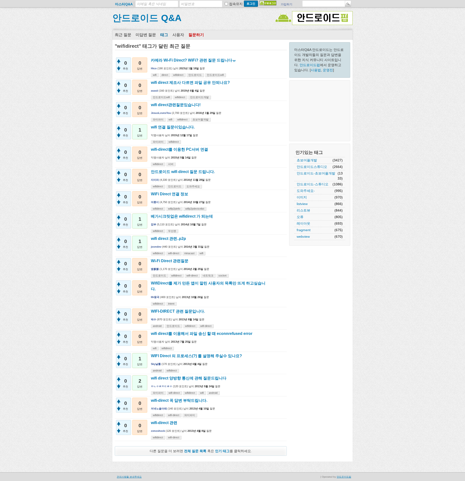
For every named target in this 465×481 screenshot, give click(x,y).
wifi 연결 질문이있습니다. (173, 127)
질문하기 (196, 35)
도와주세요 (193, 186)
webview (303, 236)
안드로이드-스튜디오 (312, 184)
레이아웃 (303, 223)
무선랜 (172, 230)
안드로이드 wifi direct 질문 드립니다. (183, 172)
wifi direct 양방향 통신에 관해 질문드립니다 (188, 378)
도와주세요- (306, 191)
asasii (154, 90)
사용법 (316, 70)
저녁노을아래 (159, 408)
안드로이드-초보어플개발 (316, 173)
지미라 (155, 179)
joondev (156, 246)
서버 (170, 164)
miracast (189, 253)
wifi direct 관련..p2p (168, 239)
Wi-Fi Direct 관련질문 (169, 261)
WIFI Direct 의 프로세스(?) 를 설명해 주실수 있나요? (196, 356)
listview (302, 204)
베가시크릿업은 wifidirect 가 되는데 (182, 216)
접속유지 (236, 4)
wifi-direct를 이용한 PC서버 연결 (179, 149)
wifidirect (178, 74)
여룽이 (155, 202)
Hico (154, 68)
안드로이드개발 (199, 97)
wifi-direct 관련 (164, 423)
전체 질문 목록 (195, 451)
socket (222, 275)
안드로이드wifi (215, 74)
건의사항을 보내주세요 (129, 476)
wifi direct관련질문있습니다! (176, 105)
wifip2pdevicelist (194, 208)
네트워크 (208, 275)
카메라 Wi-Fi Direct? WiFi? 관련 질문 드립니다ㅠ (193, 60)
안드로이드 (195, 74)
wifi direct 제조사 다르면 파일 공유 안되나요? (190, 82)
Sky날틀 (156, 364)
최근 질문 (123, 35)
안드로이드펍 (310, 65)
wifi (154, 74)
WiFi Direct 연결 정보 (169, 194)
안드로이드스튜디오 (312, 167)
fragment (303, 230)
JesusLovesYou (161, 112)
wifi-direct (173, 253)
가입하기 (286, 4)
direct (165, 74)
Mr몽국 (155, 297)
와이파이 (158, 119)
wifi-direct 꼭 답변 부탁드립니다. (179, 400)
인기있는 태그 (309, 152)
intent (171, 303)
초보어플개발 (307, 160)
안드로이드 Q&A (146, 18)
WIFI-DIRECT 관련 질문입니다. (178, 311)
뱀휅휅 (155, 269)
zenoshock (158, 430)
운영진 (328, 70)
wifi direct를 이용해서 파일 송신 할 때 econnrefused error (201, 333)
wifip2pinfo (174, 208)
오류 (300, 217)
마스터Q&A (124, 4)
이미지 (302, 197)
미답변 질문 (146, 35)
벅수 (153, 319)
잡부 (153, 224)
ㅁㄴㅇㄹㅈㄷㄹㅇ (161, 386)
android (157, 325)
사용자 (178, 35)
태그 (164, 35)
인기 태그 (222, 451)
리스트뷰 (303, 210)
